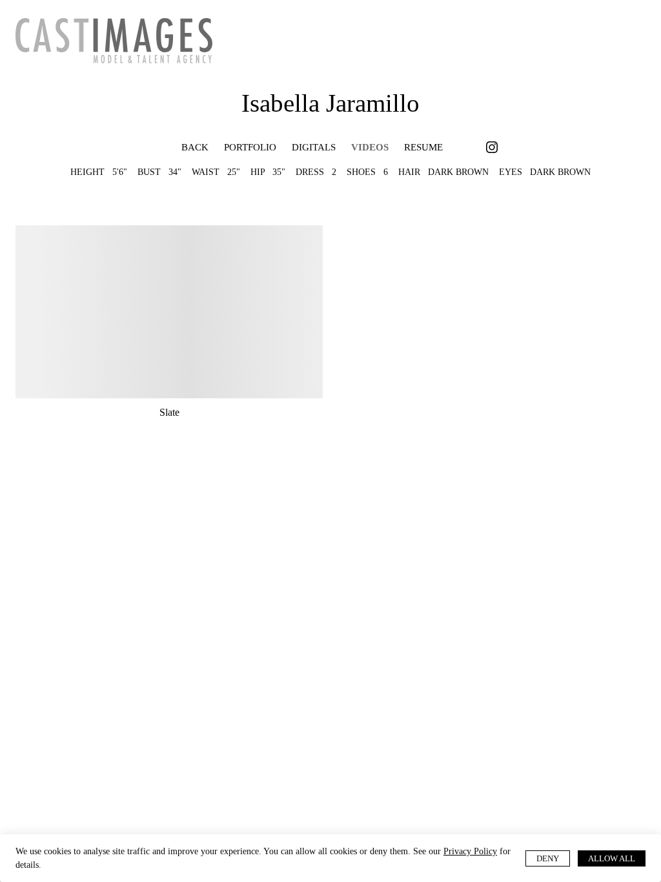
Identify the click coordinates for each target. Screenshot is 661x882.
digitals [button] (314, 148)
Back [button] (184, 148)
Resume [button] (421, 148)
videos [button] (368, 148)
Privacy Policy (45, 864)
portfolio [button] (251, 148)
